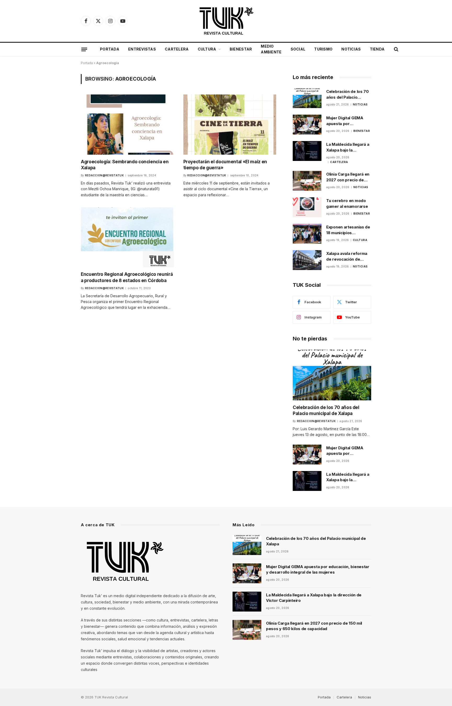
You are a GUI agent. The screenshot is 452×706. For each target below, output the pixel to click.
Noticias (351, 49)
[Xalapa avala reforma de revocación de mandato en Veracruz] (307, 260)
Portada (109, 49)
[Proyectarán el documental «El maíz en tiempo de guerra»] (229, 124)
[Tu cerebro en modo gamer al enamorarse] (307, 207)
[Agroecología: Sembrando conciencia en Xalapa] (127, 124)
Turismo (323, 49)
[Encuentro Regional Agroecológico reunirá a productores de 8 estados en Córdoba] (127, 237)
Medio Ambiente (271, 49)
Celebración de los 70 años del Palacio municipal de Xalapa (347, 94)
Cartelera (177, 49)
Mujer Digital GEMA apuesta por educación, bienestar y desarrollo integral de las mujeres (348, 120)
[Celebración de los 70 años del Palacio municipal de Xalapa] (307, 98)
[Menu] (84, 49)
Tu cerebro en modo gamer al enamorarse (347, 203)
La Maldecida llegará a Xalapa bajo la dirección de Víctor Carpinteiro (347, 147)
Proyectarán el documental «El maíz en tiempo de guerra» (225, 164)
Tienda (377, 49)
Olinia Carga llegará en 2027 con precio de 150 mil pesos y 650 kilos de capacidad (347, 177)
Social (298, 49)
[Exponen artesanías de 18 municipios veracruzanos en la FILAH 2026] (307, 234)
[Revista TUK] (225, 21)
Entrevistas (142, 49)
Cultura (207, 49)
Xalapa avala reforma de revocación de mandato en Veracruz (347, 256)
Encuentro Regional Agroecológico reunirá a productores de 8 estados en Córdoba (127, 277)
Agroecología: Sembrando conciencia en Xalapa (124, 164)
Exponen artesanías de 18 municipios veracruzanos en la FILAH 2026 (348, 230)
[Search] (395, 49)
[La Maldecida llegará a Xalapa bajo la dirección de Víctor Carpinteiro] (307, 151)
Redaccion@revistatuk (104, 175)
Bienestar (241, 49)
